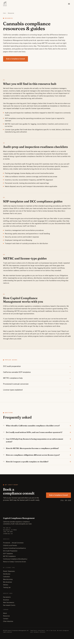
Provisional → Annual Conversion (13, 543)
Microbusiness (7, 582)
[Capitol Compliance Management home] (5, 4)
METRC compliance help (37, 378)
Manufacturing (8, 579)
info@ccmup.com (8, 533)
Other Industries (8, 621)
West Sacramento (8, 602)
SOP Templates (8, 553)
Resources (6, 616)
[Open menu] (69, 4)
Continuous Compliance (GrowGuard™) (15, 559)
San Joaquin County (9, 605)
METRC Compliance (9, 556)
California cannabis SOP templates (37, 372)
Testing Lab (7, 587)
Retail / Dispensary (9, 571)
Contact (5, 618)
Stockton (6, 600)
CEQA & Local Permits (10, 545)
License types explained (37, 390)
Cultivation (6, 576)
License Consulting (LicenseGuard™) (14, 548)
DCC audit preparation (37, 366)
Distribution (6, 574)
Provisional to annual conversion (37, 384)
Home (4, 13)
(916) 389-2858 (65, 500)
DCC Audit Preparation (10, 551)
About (5, 613)
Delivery (5, 585)
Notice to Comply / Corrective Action (14, 561)
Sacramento (7, 597)
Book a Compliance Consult (15, 59)
